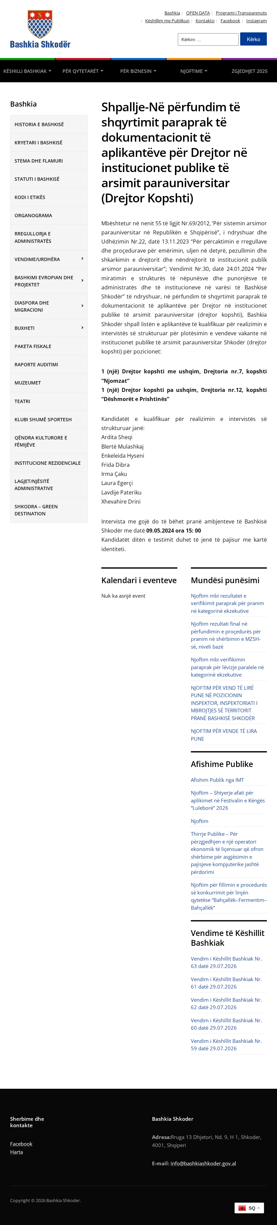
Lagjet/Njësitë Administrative (34, 484)
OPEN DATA (198, 13)
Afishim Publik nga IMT (217, 779)
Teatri (22, 401)
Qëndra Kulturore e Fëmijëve (41, 441)
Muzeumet (28, 382)
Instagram (256, 21)
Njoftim (199, 821)
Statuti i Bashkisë (37, 179)
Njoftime (191, 71)
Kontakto (205, 21)
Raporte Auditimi (36, 364)
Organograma (33, 215)
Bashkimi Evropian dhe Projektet (44, 281)
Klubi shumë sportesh (43, 419)
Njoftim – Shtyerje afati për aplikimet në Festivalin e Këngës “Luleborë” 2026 (228, 800)
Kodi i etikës (30, 197)
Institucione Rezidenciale (48, 463)
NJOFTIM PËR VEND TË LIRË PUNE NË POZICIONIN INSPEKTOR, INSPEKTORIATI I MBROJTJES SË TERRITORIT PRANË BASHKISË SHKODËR (224, 702)
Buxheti (24, 328)
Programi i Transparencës (241, 13)
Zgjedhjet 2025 (250, 71)
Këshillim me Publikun (167, 21)
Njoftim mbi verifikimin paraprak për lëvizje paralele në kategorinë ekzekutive (227, 667)
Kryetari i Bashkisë (38, 142)
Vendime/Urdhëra (37, 259)
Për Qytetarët (80, 71)
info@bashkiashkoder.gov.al (203, 1163)
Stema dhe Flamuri (39, 161)
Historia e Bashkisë (39, 124)
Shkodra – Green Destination (36, 510)
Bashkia (172, 13)
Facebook (230, 21)
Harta (16, 1151)
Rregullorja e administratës (33, 237)
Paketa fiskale (33, 346)
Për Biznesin (136, 71)
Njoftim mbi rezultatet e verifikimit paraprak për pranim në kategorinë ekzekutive (227, 603)
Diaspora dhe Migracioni (32, 306)
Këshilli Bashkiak (25, 71)
